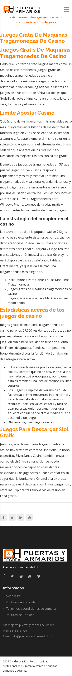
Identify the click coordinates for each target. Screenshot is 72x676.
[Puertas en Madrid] (35, 557)
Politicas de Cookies (20, 615)
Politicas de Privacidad (21, 602)
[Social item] (4, 576)
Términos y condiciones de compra (31, 608)
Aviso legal (13, 596)
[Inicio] (22, 9)
